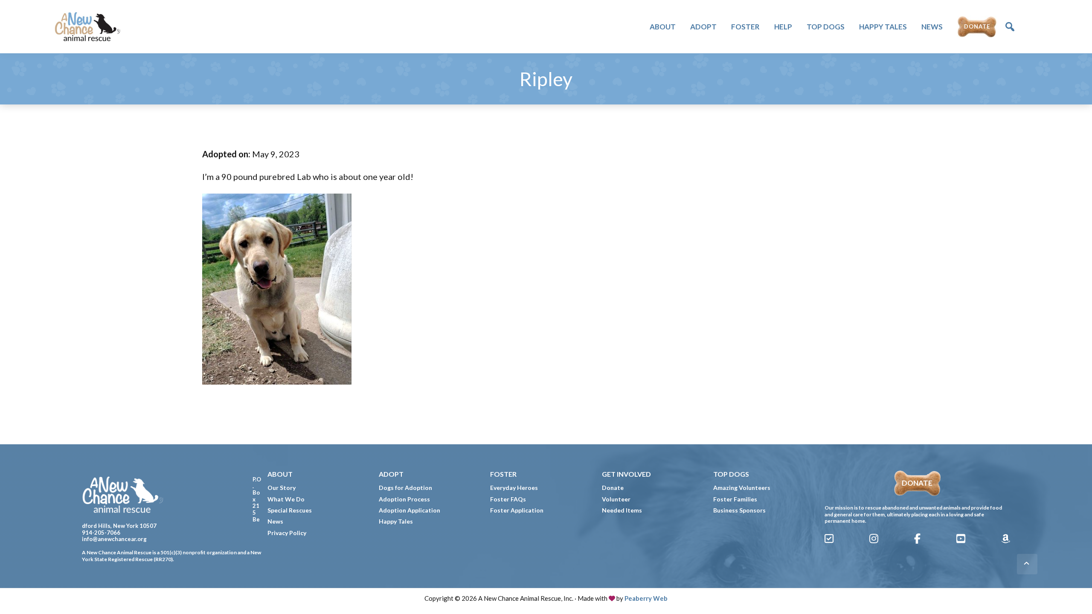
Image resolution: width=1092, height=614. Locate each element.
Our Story (281, 487)
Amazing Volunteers (741, 487)
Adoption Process (404, 499)
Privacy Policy (286, 532)
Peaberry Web (646, 598)
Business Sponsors (739, 510)
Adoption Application (409, 510)
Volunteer (616, 499)
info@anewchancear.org (114, 539)
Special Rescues (289, 510)
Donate (613, 487)
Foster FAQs (508, 499)
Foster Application (516, 510)
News (275, 521)
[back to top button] (1027, 564)
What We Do (286, 499)
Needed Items (622, 510)
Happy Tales (396, 521)
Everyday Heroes (514, 487)
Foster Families (735, 499)
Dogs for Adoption (405, 487)
